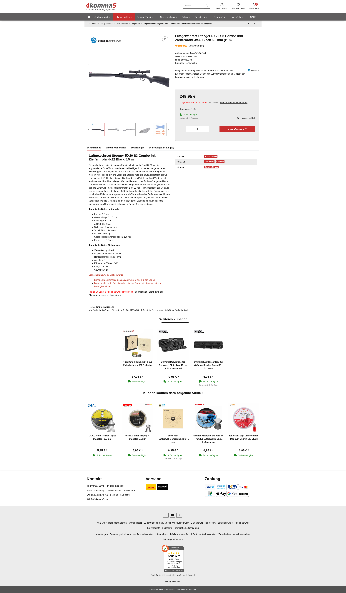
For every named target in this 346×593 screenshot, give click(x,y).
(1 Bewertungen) (196, 46)
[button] (221, 6)
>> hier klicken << (115, 295)
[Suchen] (207, 6)
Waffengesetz (135, 523)
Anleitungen (102, 534)
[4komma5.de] (89, 17)
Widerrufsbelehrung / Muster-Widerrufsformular (166, 523)
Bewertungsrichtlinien (120, 534)
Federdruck (209, 162)
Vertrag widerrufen (173, 581)
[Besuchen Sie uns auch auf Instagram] (179, 515)
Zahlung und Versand (173, 539)
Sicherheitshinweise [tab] (116, 148)
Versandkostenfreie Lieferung (234, 102)
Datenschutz (197, 523)
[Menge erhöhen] (212, 129)
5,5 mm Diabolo (211, 156)
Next (168, 130)
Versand (191, 575)
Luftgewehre (191, 63)
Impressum (210, 523)
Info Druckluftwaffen (179, 534)
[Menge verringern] (183, 129)
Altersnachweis (242, 523)
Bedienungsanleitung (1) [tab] (161, 148)
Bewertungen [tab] (137, 148)
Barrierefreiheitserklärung (186, 528)
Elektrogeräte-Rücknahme (159, 528)
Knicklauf (220, 162)
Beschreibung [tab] (94, 148)
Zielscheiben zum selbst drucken (234, 534)
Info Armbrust (161, 534)
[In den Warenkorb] (89, 32)
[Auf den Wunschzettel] (165, 39)
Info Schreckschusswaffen (203, 534)
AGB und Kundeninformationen (112, 523)
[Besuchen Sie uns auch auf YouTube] (172, 515)
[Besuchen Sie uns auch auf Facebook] (166, 515)
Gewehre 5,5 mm (211, 167)
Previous (89, 130)
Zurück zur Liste (97, 24)
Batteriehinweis (225, 523)
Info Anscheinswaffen (143, 534)
